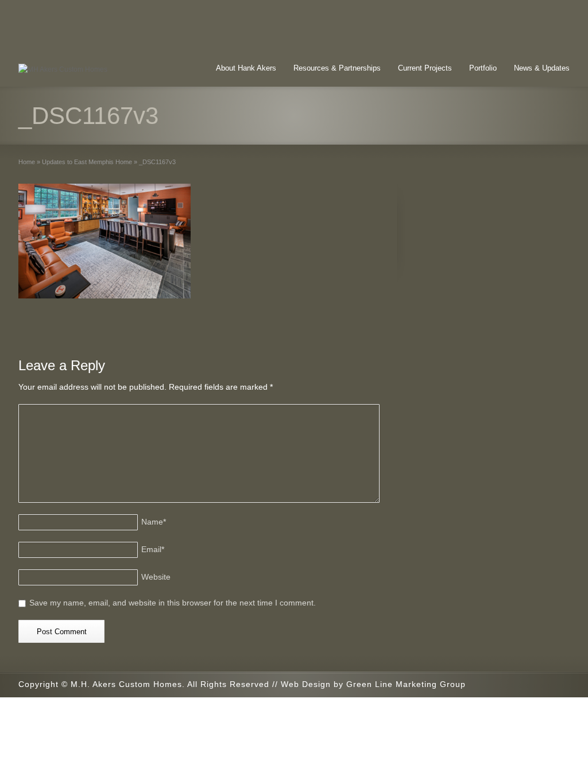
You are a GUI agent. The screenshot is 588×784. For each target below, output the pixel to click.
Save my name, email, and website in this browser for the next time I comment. (172, 602)
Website (156, 576)
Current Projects (425, 68)
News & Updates (542, 68)
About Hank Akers (246, 68)
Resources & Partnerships (337, 68)
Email (152, 549)
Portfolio (483, 68)
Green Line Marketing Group (406, 684)
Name (153, 521)
